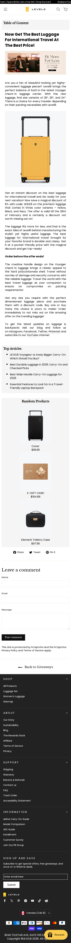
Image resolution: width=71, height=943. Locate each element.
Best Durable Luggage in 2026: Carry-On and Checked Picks (39, 366)
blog (40, 328)
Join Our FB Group (13, 845)
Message (7, 609)
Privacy (7, 751)
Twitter (42, 331)
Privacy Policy (10, 650)
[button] (5, 9)
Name (5, 577)
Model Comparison (14, 824)
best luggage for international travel (35, 235)
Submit (11, 884)
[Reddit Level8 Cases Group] (48, 901)
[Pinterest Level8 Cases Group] (20, 901)
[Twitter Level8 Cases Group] (13, 901)
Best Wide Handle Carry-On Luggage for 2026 (36, 376)
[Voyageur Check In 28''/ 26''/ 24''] (35, 149)
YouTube (32, 335)
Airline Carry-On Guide (16, 819)
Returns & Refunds (14, 780)
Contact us (9, 785)
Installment (9, 834)
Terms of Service (34, 650)
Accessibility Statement (17, 800)
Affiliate (7, 740)
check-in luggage (17, 268)
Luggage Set (10, 691)
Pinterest (54, 331)
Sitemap (8, 701)
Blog (5, 730)
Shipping (8, 769)
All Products (10, 686)
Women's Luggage (14, 696)
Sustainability (10, 725)
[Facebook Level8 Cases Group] (6, 901)
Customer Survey (13, 839)
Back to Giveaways (38, 667)
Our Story (8, 720)
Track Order (10, 795)
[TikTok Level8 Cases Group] (41, 901)
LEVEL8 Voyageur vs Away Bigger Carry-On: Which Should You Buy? (38, 356)
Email (4, 593)
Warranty (8, 774)
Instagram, (16, 331)
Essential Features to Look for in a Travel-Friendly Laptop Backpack (37, 386)
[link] (35, 2)
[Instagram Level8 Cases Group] (27, 901)
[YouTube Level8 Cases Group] (34, 901)
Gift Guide (9, 829)
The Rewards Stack (14, 735)
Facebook (30, 331)
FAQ (5, 790)
